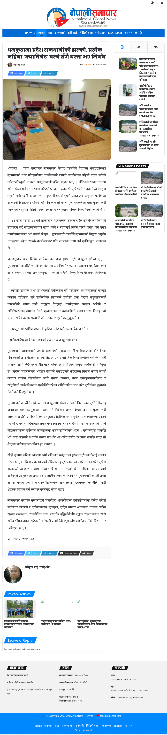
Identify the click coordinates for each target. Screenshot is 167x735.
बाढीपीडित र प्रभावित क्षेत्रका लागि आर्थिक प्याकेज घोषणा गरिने (147, 92)
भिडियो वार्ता (86, 32)
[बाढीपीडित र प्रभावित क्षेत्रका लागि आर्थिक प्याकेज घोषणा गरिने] (128, 90)
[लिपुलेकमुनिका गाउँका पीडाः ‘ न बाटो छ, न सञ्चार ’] (57, 609)
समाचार (41, 32)
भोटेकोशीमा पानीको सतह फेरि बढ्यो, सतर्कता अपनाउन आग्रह (148, 111)
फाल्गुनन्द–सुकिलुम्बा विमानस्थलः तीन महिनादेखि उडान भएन (92, 624)
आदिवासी (72, 32)
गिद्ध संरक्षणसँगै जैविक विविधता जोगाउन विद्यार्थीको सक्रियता (19, 624)
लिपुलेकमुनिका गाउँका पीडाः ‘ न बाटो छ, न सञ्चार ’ (56, 622)
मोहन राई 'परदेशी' (19, 65)
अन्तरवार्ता (59, 32)
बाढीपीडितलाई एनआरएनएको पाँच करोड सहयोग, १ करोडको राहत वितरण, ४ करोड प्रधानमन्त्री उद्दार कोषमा (149, 69)
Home (30, 32)
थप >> (128, 32)
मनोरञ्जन (100, 32)
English (115, 32)
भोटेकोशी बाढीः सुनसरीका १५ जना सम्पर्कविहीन (149, 145)
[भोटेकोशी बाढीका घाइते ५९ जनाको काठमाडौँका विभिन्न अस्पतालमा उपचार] (128, 126)
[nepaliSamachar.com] (83, 17)
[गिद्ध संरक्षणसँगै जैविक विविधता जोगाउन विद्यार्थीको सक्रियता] (20, 609)
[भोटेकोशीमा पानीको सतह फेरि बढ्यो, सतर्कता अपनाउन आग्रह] (128, 110)
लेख (50, 32)
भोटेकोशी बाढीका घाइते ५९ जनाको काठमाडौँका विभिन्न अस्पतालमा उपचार (149, 128)
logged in (19, 649)
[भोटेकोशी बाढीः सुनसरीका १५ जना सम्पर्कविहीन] (128, 146)
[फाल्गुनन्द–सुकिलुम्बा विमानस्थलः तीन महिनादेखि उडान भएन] (93, 609)
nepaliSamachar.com (110, 715)
